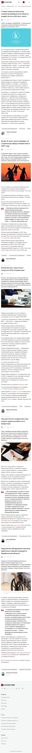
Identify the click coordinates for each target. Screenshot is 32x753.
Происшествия (5, 697)
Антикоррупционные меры (8, 726)
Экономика (4, 706)
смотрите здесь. (23, 384)
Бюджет (4, 255)
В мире (3, 709)
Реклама (3, 743)
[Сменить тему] (24, 2)
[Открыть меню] (29, 2)
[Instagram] (2, 20)
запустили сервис (19, 525)
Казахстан (28, 406)
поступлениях (5, 238)
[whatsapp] (5, 20)
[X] (14, 20)
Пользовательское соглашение (9, 717)
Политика (3, 700)
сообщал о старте (16, 391)
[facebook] (11, 688)
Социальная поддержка (9, 128)
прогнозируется (6, 246)
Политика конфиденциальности (9, 720)
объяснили (24, 436)
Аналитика (4, 703)
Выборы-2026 (10, 6)
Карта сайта (4, 738)
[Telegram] (8, 20)
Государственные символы (8, 723)
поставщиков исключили (10, 660)
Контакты (3, 741)
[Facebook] (11, 20)
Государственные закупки (8, 729)
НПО (20, 406)
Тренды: (3, 6)
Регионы (22, 128)
